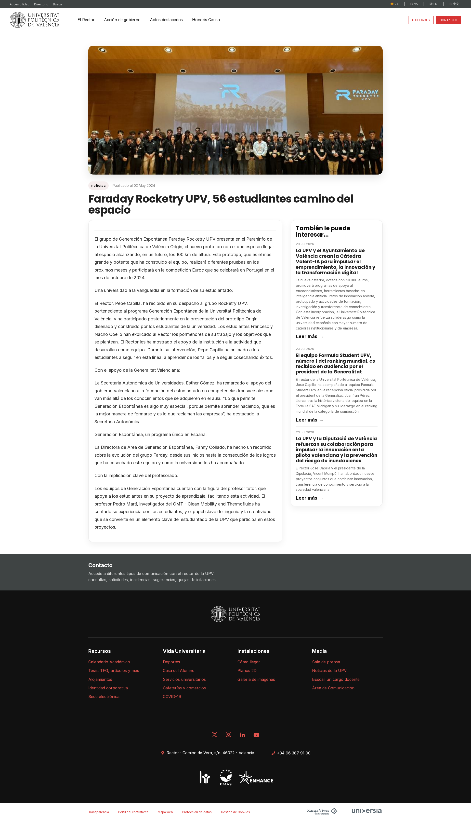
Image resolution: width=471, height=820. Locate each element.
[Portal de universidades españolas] (365, 814)
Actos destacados (166, 19)
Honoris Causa (206, 19)
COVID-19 (172, 696)
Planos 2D (247, 670)
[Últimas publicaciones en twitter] (215, 736)
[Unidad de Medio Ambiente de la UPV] (223, 777)
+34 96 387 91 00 (294, 753)
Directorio (41, 4)
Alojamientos (100, 679)
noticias (98, 185)
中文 (456, 3)
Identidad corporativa (108, 687)
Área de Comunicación (333, 687)
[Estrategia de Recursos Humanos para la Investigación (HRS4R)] (205, 777)
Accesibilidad (19, 4)
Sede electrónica (103, 696)
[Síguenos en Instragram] (229, 736)
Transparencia (98, 812)
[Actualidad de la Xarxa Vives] (322, 814)
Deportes (171, 661)
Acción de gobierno (122, 19)
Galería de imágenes (256, 679)
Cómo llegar (248, 661)
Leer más (310, 336)
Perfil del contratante (133, 812)
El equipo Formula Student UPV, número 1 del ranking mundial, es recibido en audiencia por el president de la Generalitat (335, 363)
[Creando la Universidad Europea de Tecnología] (254, 777)
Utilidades (421, 20)
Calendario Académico (109, 661)
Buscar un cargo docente (336, 679)
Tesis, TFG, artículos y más (113, 670)
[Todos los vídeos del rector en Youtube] (256, 736)
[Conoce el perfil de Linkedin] (243, 736)
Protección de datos (197, 812)
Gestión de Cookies (235, 812)
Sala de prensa (326, 661)
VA (416, 3)
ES (396, 3)
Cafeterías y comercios (184, 687)
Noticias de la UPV (329, 670)
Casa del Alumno (179, 670)
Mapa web (165, 812)
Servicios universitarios (184, 679)
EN (435, 3)
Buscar (58, 4)
